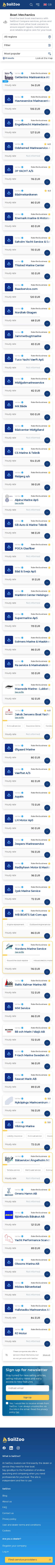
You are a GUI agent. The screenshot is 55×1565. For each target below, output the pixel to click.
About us (7, 1501)
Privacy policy (9, 1519)
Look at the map (44, 58)
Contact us (7, 1513)
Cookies (6, 1530)
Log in (5, 1551)
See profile (19, 503)
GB (49, 4)
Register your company (14, 1545)
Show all (46, 1355)
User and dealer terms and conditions (21, 1525)
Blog (4, 1495)
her (17, 1412)
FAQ (4, 1507)
